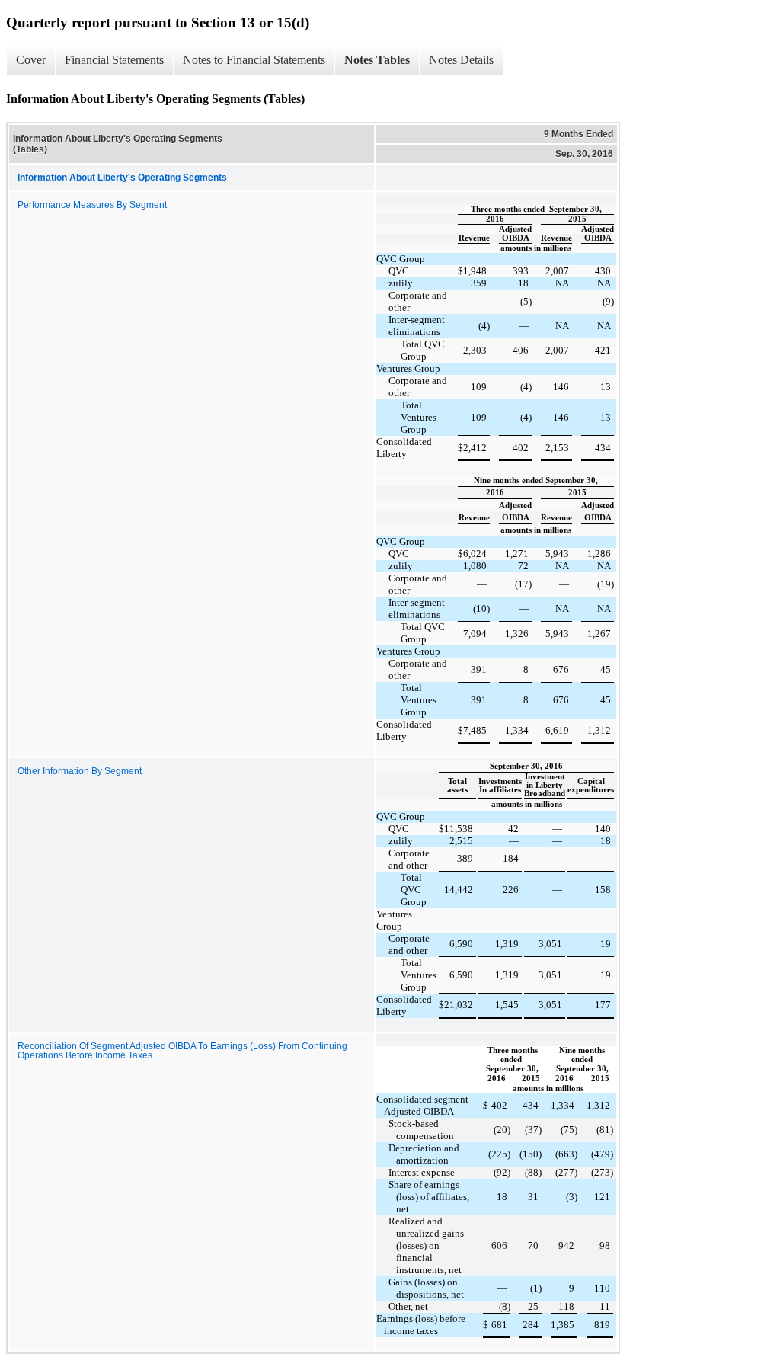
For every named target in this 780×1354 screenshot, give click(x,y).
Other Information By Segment (80, 771)
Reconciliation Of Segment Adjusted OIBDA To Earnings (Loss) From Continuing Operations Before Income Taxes (182, 1051)
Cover (31, 59)
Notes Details (461, 59)
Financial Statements (114, 59)
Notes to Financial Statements (254, 59)
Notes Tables (377, 59)
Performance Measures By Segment (92, 205)
